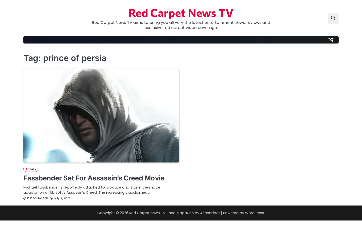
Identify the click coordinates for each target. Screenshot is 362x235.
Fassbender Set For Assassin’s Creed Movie (94, 178)
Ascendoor (210, 212)
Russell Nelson (37, 198)
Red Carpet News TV (181, 12)
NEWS (32, 169)
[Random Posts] (331, 40)
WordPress (254, 212)
